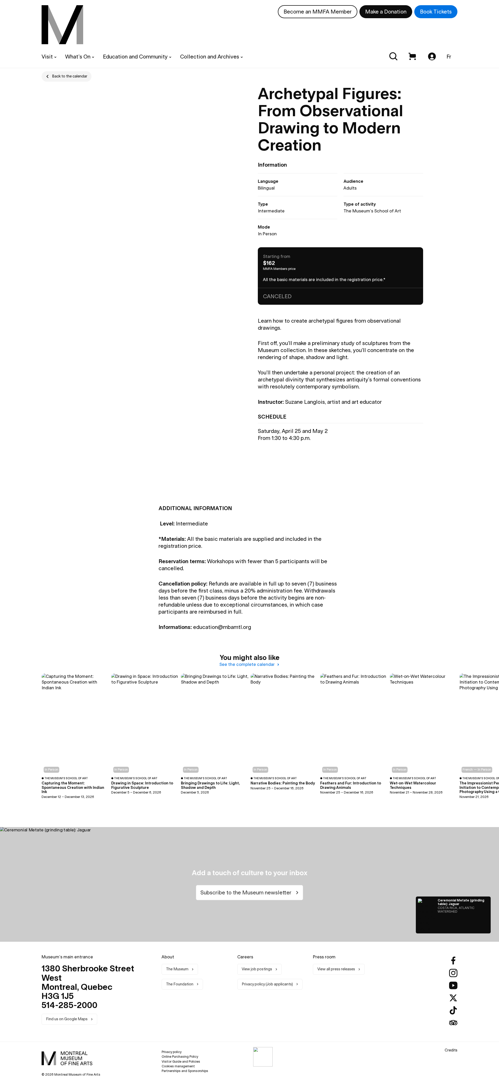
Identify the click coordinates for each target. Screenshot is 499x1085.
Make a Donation (385, 12)
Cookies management (178, 1066)
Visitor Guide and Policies (181, 1061)
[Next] (481, 737)
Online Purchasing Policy (180, 1056)
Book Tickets (436, 12)
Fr (449, 57)
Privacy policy (171, 1052)
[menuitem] (62, 24)
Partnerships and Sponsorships (185, 1071)
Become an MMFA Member (318, 12)
